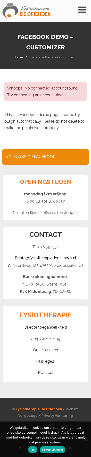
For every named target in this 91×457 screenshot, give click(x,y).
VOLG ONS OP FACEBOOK (31, 156)
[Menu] (82, 10)
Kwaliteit (45, 372)
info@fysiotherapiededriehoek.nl (47, 258)
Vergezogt (28, 416)
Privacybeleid (52, 450)
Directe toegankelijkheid (45, 327)
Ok (33, 450)
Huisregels (45, 361)
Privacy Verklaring (57, 416)
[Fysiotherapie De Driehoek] (26, 19)
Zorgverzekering (45, 338)
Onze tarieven (45, 350)
